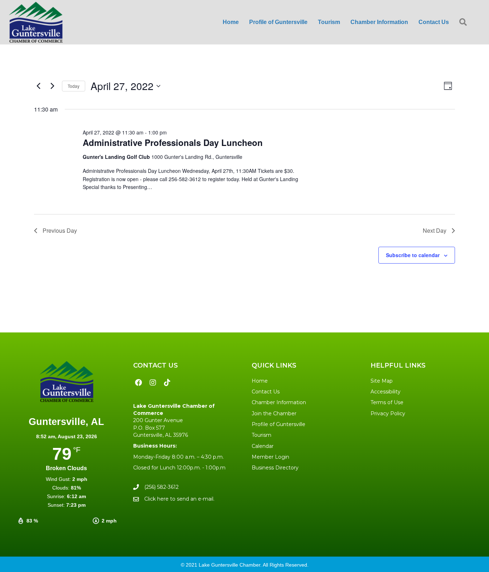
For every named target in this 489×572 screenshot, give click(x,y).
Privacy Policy (388, 413)
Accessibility (386, 391)
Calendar (262, 446)
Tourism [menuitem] (329, 22)
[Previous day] (38, 86)
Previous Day (60, 230)
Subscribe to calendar (413, 255)
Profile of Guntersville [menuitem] (278, 22)
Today (73, 86)
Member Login (270, 457)
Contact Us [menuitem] (433, 22)
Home (260, 381)
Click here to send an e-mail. (179, 499)
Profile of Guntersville (278, 424)
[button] (464, 22)
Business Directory (275, 467)
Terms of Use (387, 402)
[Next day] (52, 86)
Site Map (382, 381)
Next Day (434, 230)
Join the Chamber (274, 413)
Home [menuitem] (231, 22)
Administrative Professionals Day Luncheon (173, 142)
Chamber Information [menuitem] (379, 22)
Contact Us (266, 391)
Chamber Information (279, 402)
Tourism (261, 435)
